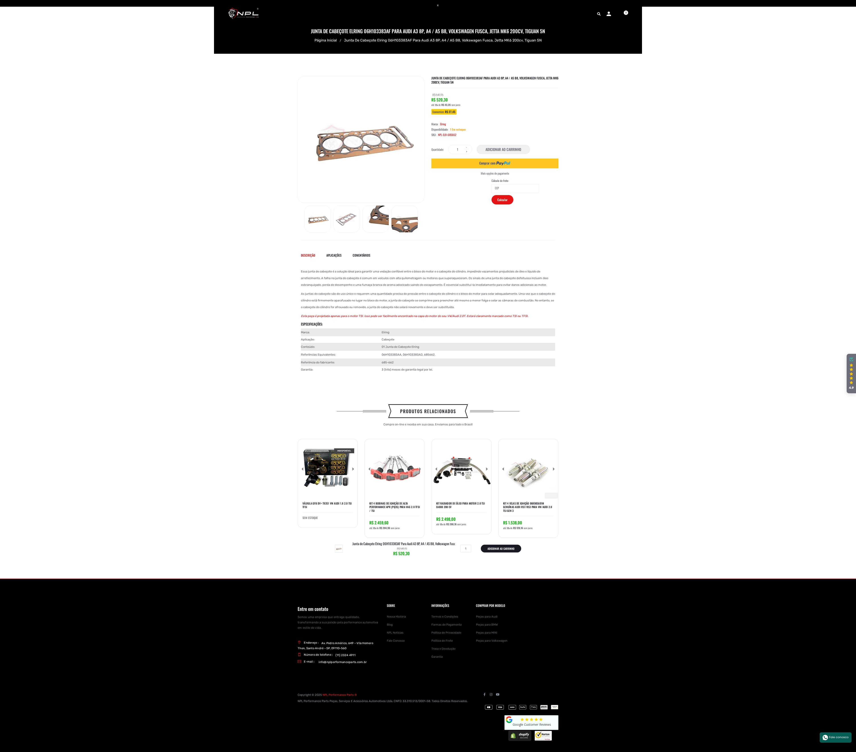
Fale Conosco (396, 640)
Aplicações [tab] (334, 255)
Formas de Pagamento (446, 624)
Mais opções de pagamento (495, 173)
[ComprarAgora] (494, 163)
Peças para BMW (487, 624)
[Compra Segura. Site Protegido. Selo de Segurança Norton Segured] (543, 735)
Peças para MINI (486, 632)
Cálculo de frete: (500, 181)
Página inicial (326, 40)
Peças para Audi (487, 616)
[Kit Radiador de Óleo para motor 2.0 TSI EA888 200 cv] (461, 469)
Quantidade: (437, 149)
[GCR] (509, 720)
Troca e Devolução (443, 648)
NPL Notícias (395, 632)
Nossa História (396, 616)
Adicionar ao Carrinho (503, 149)
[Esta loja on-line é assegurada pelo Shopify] (519, 735)
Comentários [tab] (361, 255)
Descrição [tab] (308, 255)
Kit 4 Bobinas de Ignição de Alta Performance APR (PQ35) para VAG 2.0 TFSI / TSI (394, 507)
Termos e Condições (444, 616)
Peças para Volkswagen (491, 640)
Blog (390, 624)
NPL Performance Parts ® (340, 694)
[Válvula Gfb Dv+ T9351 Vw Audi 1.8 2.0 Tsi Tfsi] (327, 469)
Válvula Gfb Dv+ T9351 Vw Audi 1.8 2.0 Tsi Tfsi (327, 505)
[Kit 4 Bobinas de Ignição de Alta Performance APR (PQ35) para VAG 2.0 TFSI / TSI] (394, 469)
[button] (302, 468)
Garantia (437, 656)
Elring (443, 124)
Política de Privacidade (446, 632)
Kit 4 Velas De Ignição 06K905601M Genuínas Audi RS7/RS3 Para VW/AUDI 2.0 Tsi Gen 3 (527, 507)
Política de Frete (442, 640)
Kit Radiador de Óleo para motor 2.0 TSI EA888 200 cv (460, 505)
